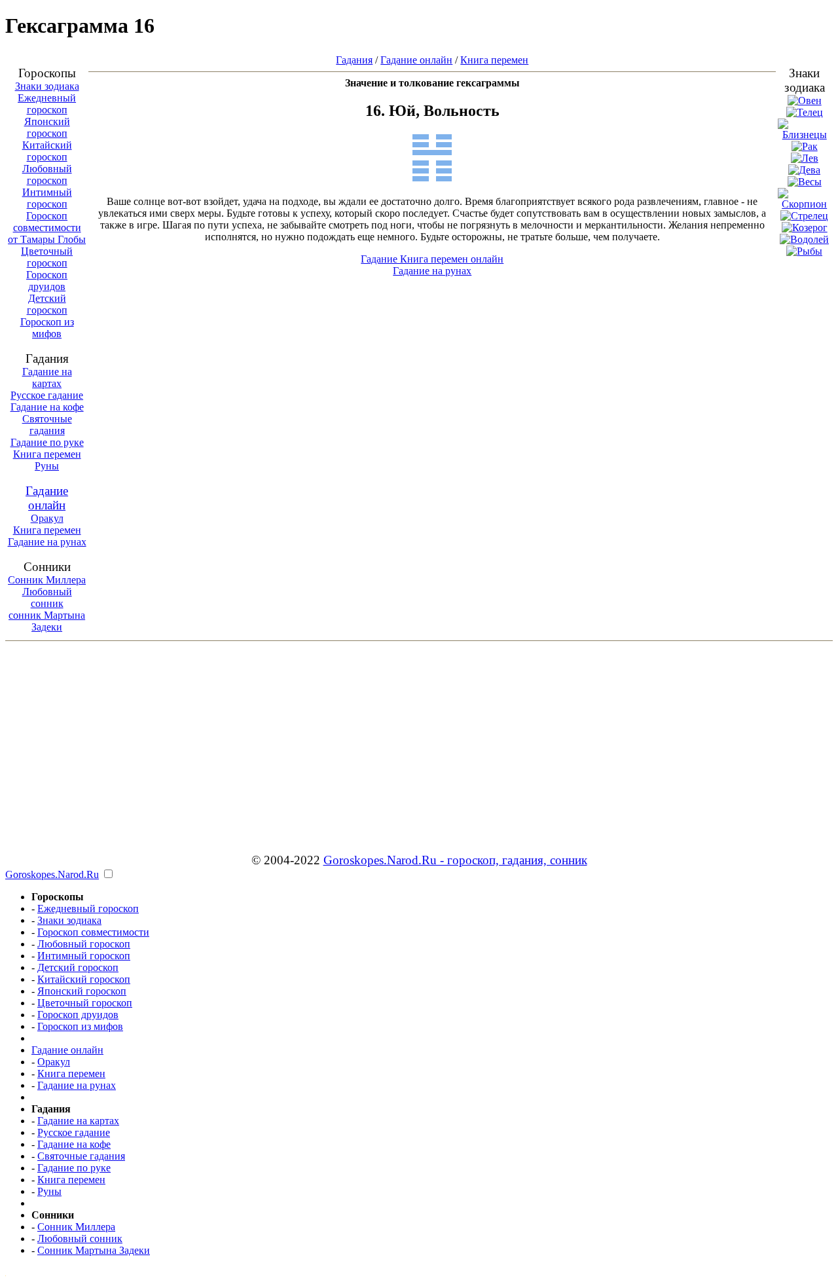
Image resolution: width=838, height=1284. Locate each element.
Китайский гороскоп (47, 150)
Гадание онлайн (47, 498)
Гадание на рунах (47, 541)
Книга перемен (47, 454)
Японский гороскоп (47, 127)
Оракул (47, 518)
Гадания (354, 59)
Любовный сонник (47, 597)
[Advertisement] (419, 738)
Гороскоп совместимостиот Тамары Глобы (47, 227)
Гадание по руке (47, 442)
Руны (47, 465)
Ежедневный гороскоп (47, 103)
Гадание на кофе (47, 407)
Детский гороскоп (47, 304)
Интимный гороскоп (47, 198)
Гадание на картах (47, 377)
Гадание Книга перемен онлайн (432, 259)
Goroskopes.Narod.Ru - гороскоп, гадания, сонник (455, 860)
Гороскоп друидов (46, 280)
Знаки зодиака (47, 86)
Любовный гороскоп (47, 174)
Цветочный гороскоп (47, 257)
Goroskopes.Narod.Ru (52, 874)
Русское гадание (46, 395)
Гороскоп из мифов (47, 327)
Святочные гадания (47, 424)
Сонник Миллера (47, 579)
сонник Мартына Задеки (47, 621)
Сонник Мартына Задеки (93, 1250)
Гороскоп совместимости (93, 932)
